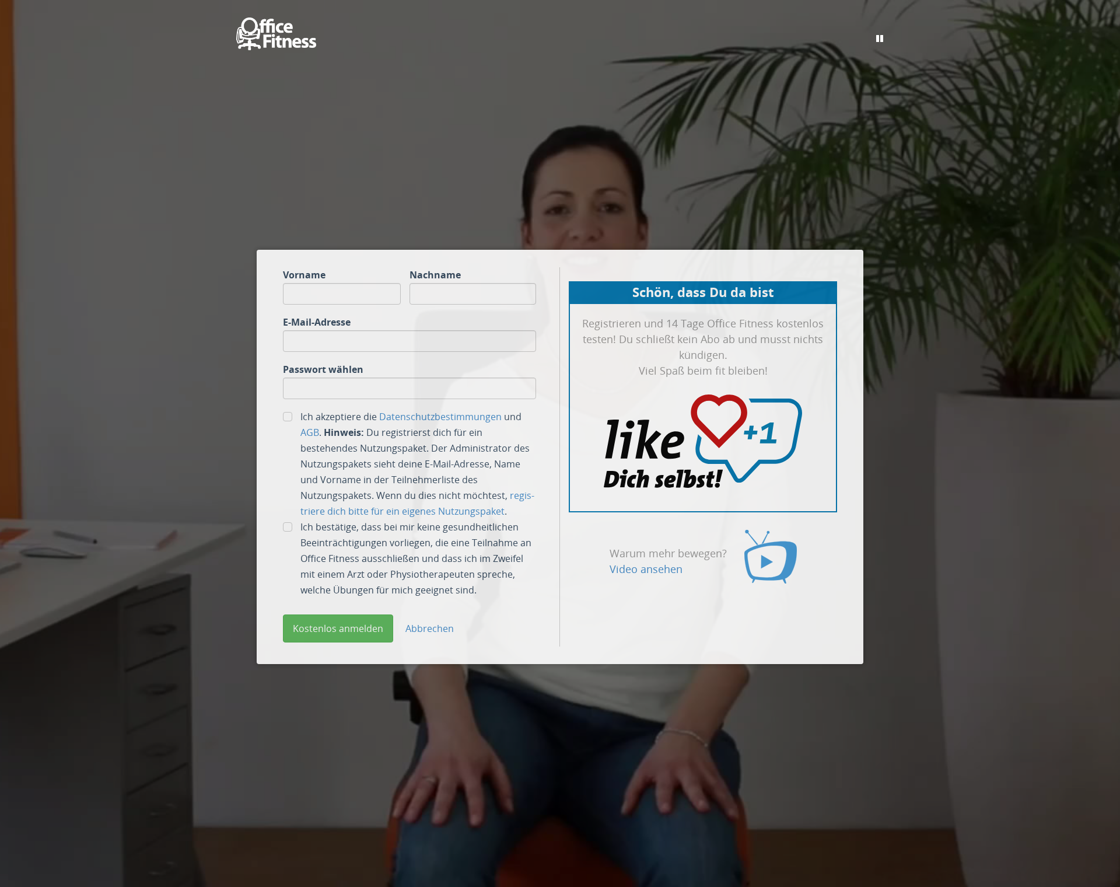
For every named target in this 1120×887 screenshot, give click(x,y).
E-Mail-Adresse (317, 322)
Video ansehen (646, 569)
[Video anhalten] (879, 38)
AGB (309, 432)
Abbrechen (429, 628)
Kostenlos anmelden (338, 628)
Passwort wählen (323, 369)
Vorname (304, 274)
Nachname (435, 274)
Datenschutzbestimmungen (440, 416)
